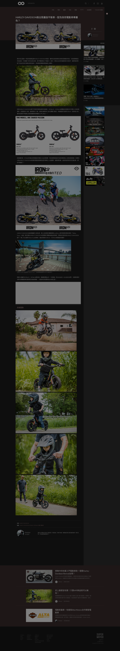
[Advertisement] (53, 23)
